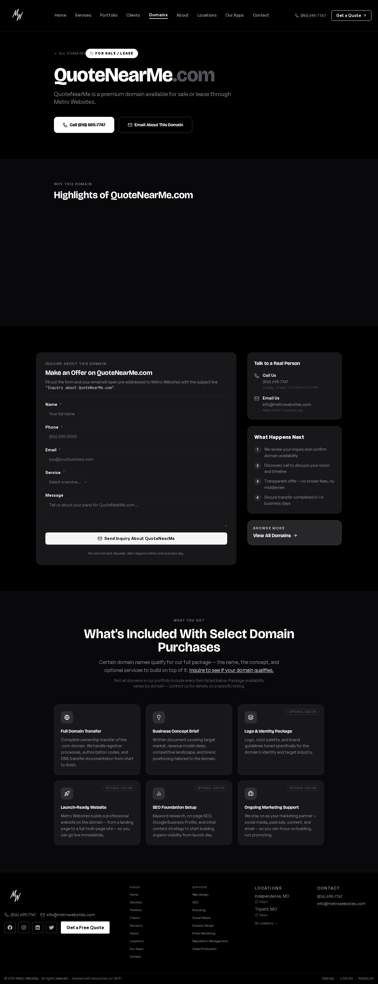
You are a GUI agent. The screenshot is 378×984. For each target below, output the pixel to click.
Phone (54, 427)
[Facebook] (9, 927)
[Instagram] (23, 927)
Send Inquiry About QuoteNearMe (139, 538)
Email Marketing (203, 933)
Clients (133, 15)
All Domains (72, 53)
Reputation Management (210, 941)
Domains (158, 14)
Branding (199, 910)
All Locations (264, 923)
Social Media (201, 918)
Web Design (200, 895)
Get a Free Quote (85, 927)
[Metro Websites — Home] (18, 15)
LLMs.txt (346, 978)
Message (54, 495)
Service (55, 472)
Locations (207, 15)
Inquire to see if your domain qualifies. (231, 670)
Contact (261, 15)
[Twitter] (51, 927)
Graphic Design (203, 926)
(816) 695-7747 (313, 15)
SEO (195, 902)
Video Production (204, 949)
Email (53, 449)
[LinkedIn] (37, 927)
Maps (263, 902)
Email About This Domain (158, 124)
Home (60, 15)
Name (53, 404)
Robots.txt (366, 978)
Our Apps (235, 15)
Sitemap (328, 978)
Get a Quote (348, 15)
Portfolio (109, 15)
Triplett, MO (266, 909)
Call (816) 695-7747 (87, 124)
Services (83, 15)
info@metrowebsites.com (287, 404)
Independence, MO (272, 896)
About (183, 15)
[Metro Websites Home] (15, 896)
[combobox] (68, 482)
